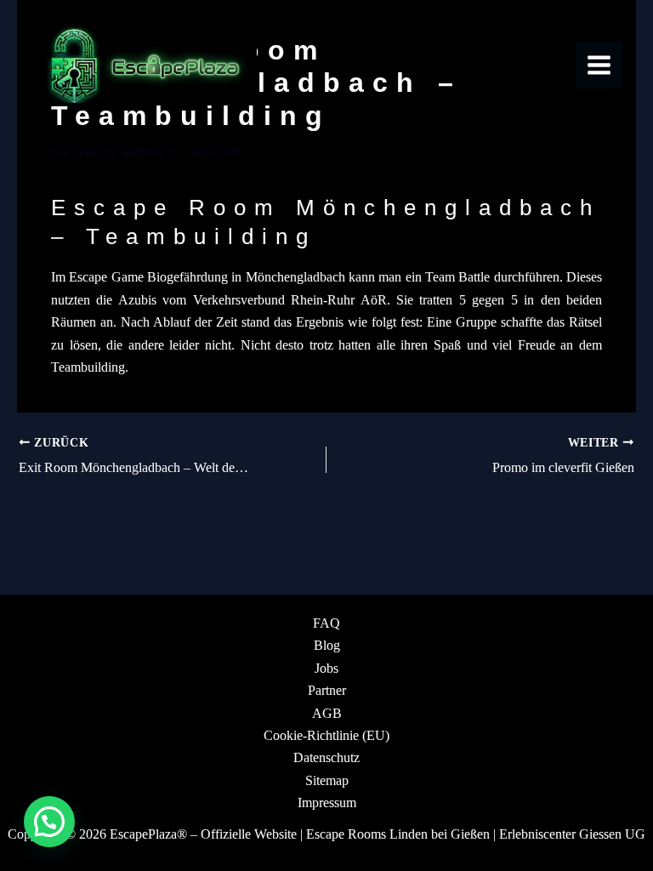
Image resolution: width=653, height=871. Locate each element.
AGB (327, 713)
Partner (327, 690)
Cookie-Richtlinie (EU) (326, 735)
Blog (327, 645)
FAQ (326, 623)
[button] (49, 821)
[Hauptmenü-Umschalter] (599, 65)
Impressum (327, 802)
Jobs (326, 668)
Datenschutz (326, 757)
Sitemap (327, 780)
